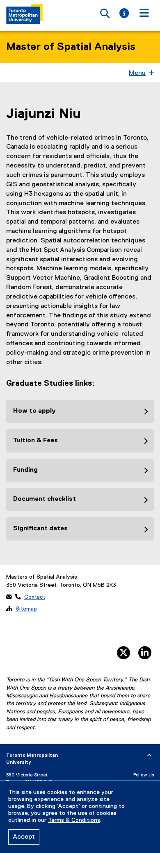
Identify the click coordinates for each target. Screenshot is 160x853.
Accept (24, 837)
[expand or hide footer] (149, 755)
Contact (34, 597)
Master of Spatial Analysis (70, 47)
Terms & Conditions (74, 820)
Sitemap (26, 609)
